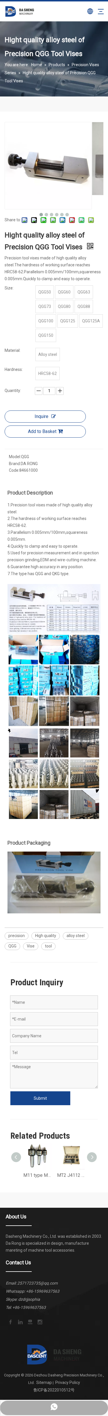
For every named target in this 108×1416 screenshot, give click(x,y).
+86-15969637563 (42, 1291)
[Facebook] (10, 1321)
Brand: (15, 463)
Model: (15, 456)
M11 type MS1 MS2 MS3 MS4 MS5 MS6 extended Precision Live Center (37, 1175)
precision (16, 935)
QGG (12, 946)
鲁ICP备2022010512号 (54, 1390)
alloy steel (76, 935)
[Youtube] (29, 1321)
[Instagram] (39, 1321)
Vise (31, 946)
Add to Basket (42, 431)
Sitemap (44, 1382)
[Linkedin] (20, 1321)
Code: (14, 470)
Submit (40, 1098)
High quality (45, 935)
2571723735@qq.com (37, 1283)
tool (48, 946)
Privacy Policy (67, 1382)
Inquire (41, 416)
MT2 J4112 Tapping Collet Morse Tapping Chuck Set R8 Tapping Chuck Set (71, 1175)
